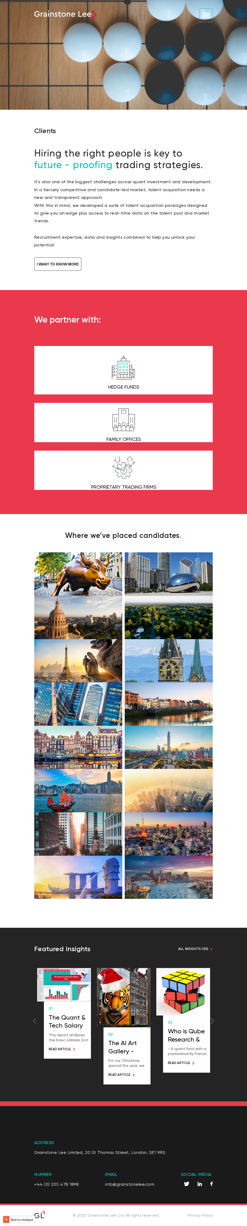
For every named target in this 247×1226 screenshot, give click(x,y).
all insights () (193, 949)
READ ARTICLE (60, 1049)
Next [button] (212, 1021)
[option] (64, 1013)
